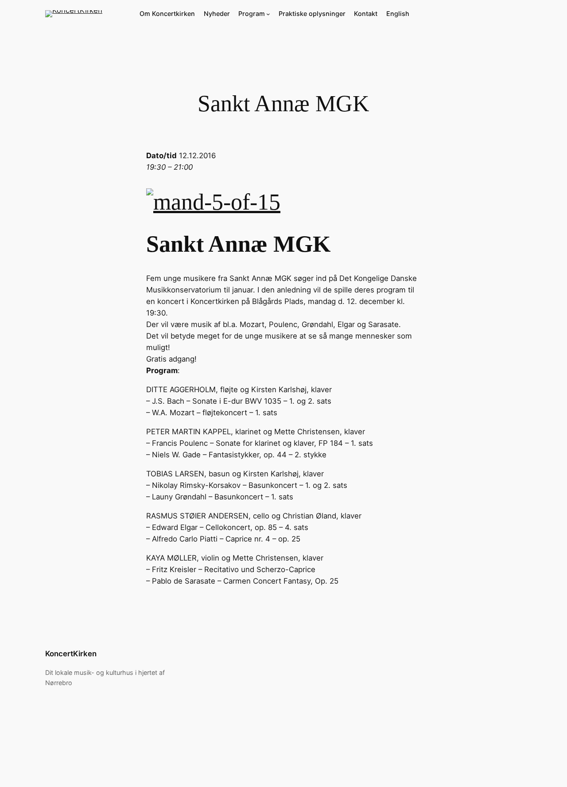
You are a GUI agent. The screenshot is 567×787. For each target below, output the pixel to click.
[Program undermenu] (268, 14)
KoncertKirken (71, 653)
